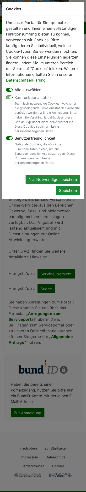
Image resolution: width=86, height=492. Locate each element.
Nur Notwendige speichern (53, 179)
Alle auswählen (28, 89)
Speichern (68, 190)
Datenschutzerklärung (26, 80)
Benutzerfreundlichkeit (45, 150)
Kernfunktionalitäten (47, 114)
